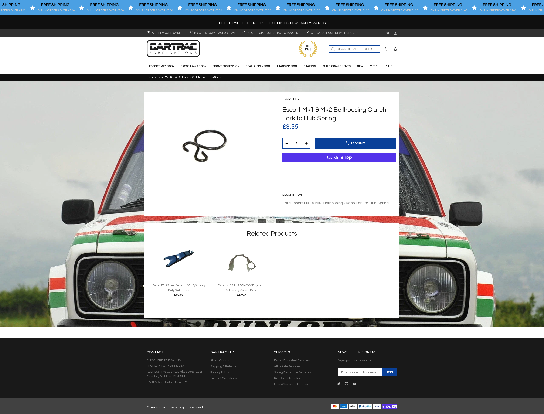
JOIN (390, 372)
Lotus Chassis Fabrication (291, 384)
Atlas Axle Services (287, 366)
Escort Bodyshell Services (292, 360)
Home (150, 77)
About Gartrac (220, 360)
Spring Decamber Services (292, 372)
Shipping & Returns (223, 366)
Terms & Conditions (223, 378)
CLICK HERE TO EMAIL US (164, 360)
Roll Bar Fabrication (287, 378)
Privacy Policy (219, 372)
